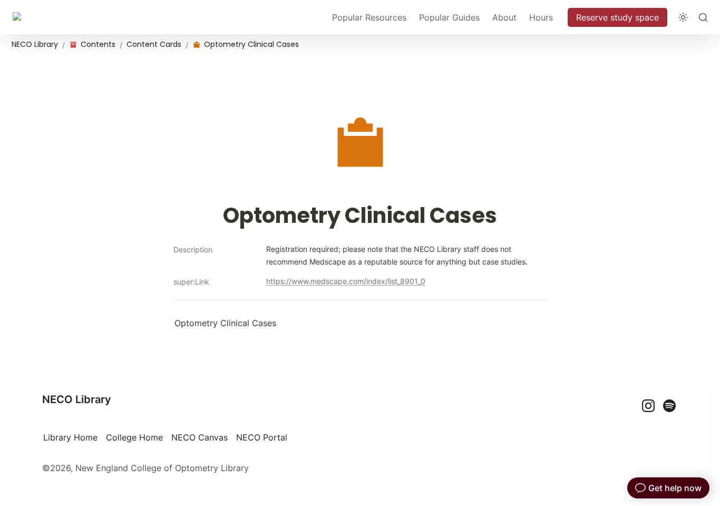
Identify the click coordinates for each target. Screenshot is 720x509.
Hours (541, 17)
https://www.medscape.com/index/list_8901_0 (345, 281)
